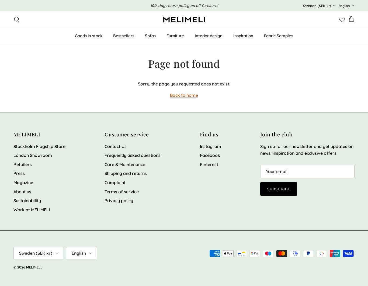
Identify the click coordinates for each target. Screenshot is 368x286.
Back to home (184, 95)
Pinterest (209, 164)
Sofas (150, 35)
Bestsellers (123, 35)
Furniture (175, 35)
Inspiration (243, 35)
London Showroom (32, 155)
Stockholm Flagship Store (39, 146)
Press (19, 173)
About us (22, 191)
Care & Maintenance (125, 164)
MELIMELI (33, 267)
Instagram (210, 146)
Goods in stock (88, 35)
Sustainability (27, 200)
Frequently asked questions (133, 155)
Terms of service (122, 191)
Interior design (209, 35)
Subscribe (278, 189)
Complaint (115, 182)
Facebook (210, 155)
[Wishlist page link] (342, 19)
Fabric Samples (278, 35)
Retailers (22, 164)
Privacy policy (119, 200)
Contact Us (116, 146)
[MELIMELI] (184, 19)
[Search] (16, 19)
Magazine (23, 182)
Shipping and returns (126, 173)
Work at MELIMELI (31, 209)
